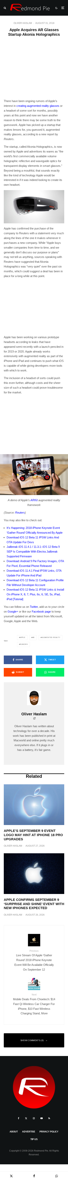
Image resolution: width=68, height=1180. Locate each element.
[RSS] (49, 1118)
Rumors (24, 644)
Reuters (20, 512)
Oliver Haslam (23, 23)
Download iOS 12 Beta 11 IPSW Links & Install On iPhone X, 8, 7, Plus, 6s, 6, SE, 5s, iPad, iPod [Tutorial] (35, 594)
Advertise (28, 1131)
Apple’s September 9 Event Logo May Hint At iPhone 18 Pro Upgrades (33, 835)
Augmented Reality (51, 637)
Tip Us (34, 1139)
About (14, 1131)
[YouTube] (42, 1118)
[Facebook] (18, 1118)
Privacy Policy (48, 1131)
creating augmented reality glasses (37, 105)
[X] (26, 1118)
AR (33, 637)
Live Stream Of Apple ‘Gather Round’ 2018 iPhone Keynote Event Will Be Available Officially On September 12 (34, 960)
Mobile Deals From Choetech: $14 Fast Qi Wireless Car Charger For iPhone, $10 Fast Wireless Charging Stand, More (34, 1004)
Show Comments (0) (32, 1040)
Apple (22, 637)
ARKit (34, 500)
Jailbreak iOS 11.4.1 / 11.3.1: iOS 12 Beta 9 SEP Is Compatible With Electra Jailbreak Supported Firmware (33, 551)
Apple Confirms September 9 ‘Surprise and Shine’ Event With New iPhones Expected (34, 904)
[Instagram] (34, 1118)
